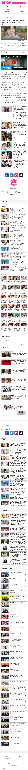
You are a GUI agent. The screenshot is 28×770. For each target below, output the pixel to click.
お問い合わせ (14, 765)
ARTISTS (21, 758)
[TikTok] (21, 175)
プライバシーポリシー (20, 763)
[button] (25, 340)
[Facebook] (7, 175)
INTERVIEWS (7, 762)
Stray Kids (9, 336)
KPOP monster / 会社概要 (20, 762)
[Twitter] (12, 175)
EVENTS (21, 760)
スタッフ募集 (7, 763)
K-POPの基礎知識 (7, 758)
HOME (7, 756)
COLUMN (7, 760)
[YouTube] (16, 175)
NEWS (3, 336)
